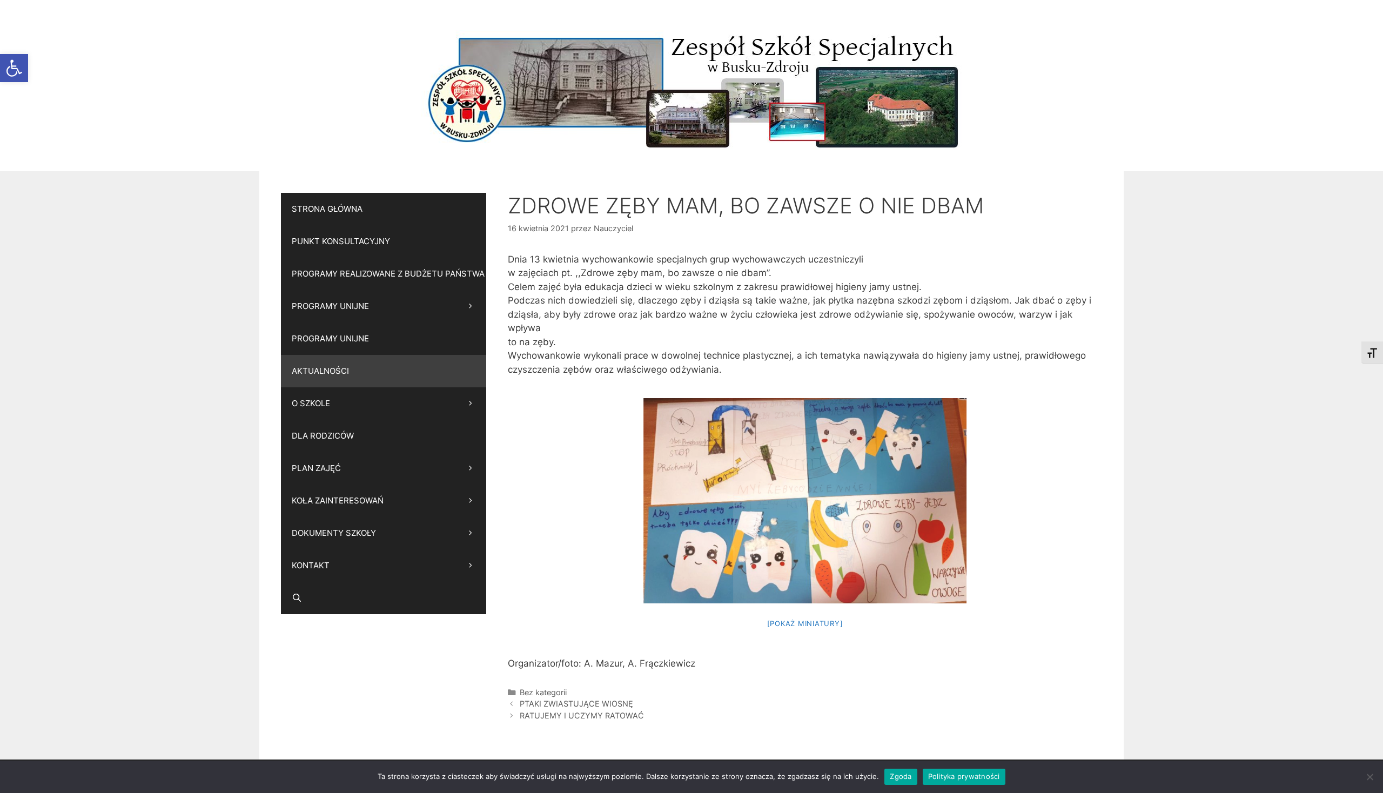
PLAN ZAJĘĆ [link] (316, 468)
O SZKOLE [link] (311, 403)
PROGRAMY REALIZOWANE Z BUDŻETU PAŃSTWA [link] (388, 273)
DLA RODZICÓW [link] (323, 436)
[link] (14, 68)
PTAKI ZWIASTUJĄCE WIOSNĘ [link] (576, 703)
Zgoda (900, 776)
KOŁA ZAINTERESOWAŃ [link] (338, 500)
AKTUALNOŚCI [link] (320, 371)
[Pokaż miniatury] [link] (805, 623)
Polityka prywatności (964, 776)
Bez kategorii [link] (543, 692)
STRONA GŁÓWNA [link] (327, 209)
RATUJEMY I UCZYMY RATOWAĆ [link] (582, 715)
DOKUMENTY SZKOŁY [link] (334, 533)
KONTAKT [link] (311, 565)
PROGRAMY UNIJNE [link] (330, 306)
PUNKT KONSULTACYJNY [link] (341, 241)
